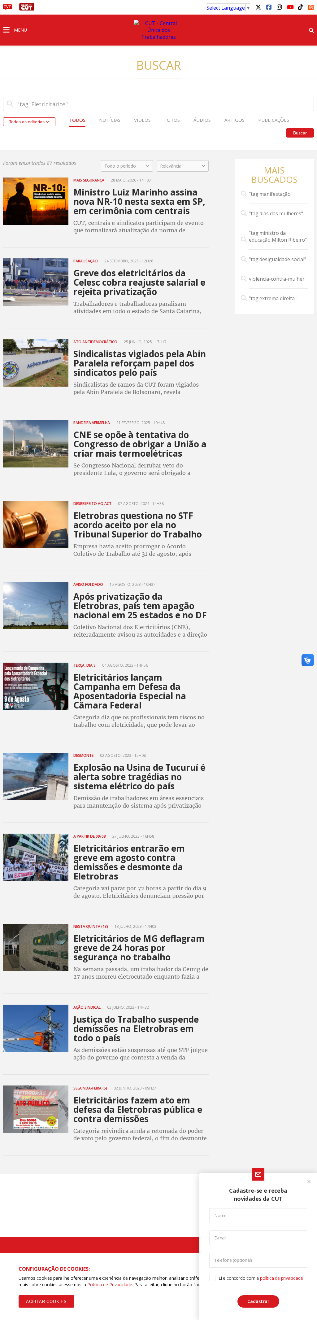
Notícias (109, 120)
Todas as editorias (27, 121)
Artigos (234, 120)
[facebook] (269, 7)
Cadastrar (258, 1301)
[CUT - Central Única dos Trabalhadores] (158, 30)
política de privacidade (281, 1278)
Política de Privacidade (109, 1284)
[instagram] (279, 7)
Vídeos (142, 120)
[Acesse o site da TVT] (7, 8)
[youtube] (290, 7)
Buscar (300, 132)
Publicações (273, 120)
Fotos (172, 120)
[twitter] (258, 7)
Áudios (202, 120)
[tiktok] (300, 7)
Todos (77, 120)
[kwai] (311, 6)
